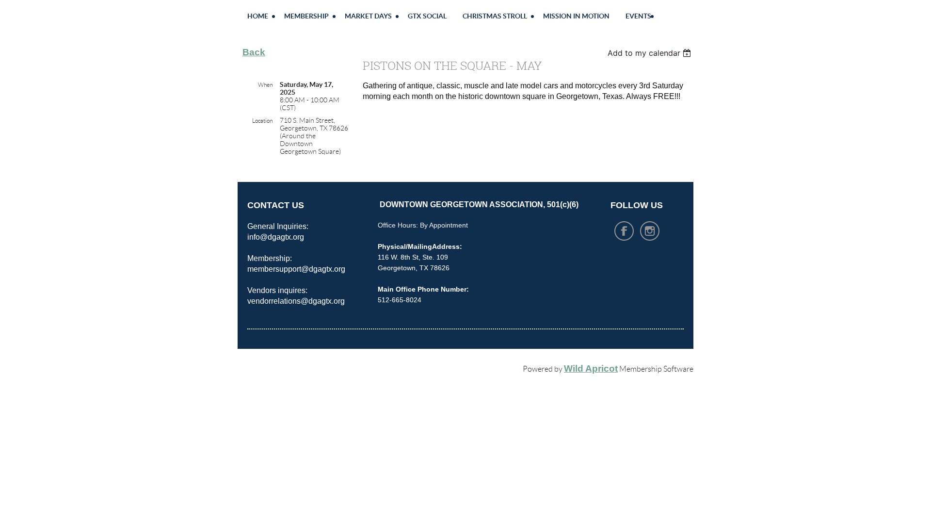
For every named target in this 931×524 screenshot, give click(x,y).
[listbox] (650, 53)
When (265, 85)
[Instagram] (649, 231)
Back (253, 52)
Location (262, 120)
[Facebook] (624, 231)
